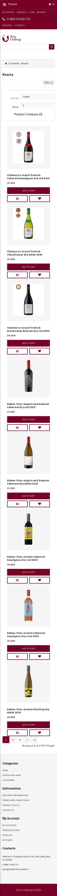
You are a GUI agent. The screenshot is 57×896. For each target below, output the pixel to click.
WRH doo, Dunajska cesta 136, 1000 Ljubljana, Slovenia (26, 858)
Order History (11, 830)
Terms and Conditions (15, 800)
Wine (5, 770)
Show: (15, 107)
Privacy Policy (11, 805)
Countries (14, 63)
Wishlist (7, 835)
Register (41, 12)
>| (34, 739)
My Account (8, 12)
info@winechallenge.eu (15, 869)
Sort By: (15, 98)
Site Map (7, 840)
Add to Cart (28, 190)
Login (32, 12)
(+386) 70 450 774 (18, 19)
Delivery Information (15, 795)
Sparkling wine (11, 775)
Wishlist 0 (22, 12)
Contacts (8, 810)
